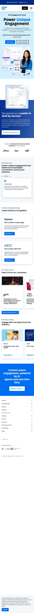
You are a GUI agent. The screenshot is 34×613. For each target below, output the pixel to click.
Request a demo (16, 388)
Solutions (4, 409)
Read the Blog (17, 37)
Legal (3, 431)
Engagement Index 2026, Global (11, 347)
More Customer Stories (9, 312)
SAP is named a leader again (14, 222)
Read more (9, 233)
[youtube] (4, 439)
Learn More (7, 355)
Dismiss (5, 609)
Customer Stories (6, 412)
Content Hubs (5, 428)
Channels (4, 406)
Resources (4, 422)
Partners (4, 419)
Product (4, 400)
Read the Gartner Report (10, 132)
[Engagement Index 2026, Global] (12, 335)
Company (4, 416)
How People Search (7, 425)
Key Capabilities (6, 403)
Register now (22, 2)
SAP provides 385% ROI (12, 249)
